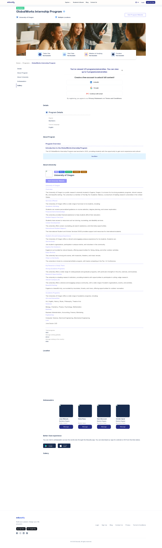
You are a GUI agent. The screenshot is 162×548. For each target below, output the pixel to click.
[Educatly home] (11, 2)
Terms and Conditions (113, 98)
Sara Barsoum (102, 419)
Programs (26, 63)
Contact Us (93, 2)
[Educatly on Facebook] (17, 533)
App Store (21, 528)
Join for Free (150, 2)
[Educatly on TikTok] (27, 533)
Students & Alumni (78, 2)
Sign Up (104, 525)
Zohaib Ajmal (120, 419)
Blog (87, 2)
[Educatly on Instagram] (20, 533)
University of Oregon (26, 17)
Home (18, 63)
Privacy (127, 525)
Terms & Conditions (139, 525)
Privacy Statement (95, 98)
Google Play (32, 528)
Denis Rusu (82, 419)
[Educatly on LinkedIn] (23, 533)
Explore (68, 2)
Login (142, 2)
